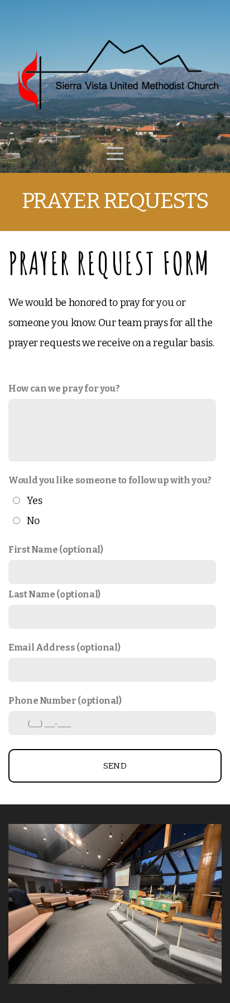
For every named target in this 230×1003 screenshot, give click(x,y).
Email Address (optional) (64, 647)
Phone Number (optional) (65, 700)
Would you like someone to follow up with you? (110, 480)
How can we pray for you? (63, 388)
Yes (34, 501)
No (33, 521)
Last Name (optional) (54, 594)
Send (115, 766)
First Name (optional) (55, 549)
